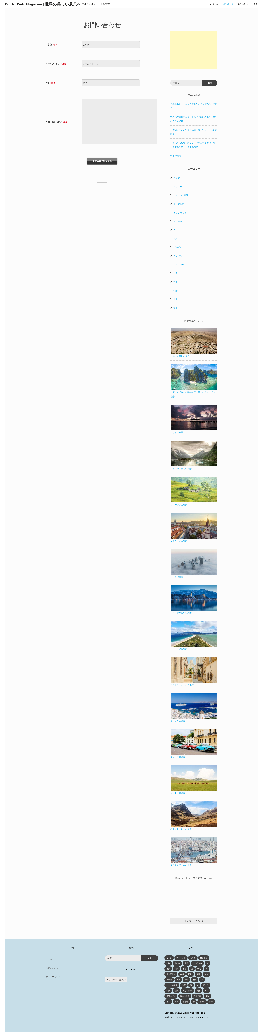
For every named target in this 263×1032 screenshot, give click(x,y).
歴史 (194, 979)
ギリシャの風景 (177, 720)
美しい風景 (187, 990)
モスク (193, 957)
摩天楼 (169, 979)
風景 (211, 1001)
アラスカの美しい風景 (181, 468)
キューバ (177, 221)
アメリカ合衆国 (180, 195)
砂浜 (168, 990)
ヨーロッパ (178, 264)
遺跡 (207, 996)
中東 (175, 282)
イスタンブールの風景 (181, 864)
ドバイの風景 (176, 576)
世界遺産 (203, 957)
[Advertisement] (193, 50)
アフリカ (177, 186)
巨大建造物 (170, 974)
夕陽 (184, 968)
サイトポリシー (243, 4)
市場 (182, 974)
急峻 (198, 974)
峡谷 (199, 968)
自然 (198, 990)
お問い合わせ (227, 4)
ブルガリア (178, 247)
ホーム (215, 4)
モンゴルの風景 (177, 792)
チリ (175, 230)
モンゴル (177, 256)
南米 (175, 307)
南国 (186, 963)
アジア (176, 178)
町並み (205, 985)
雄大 (168, 1001)
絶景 (176, 990)
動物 (168, 963)
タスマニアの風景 (178, 648)
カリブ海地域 (179, 212)
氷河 (184, 985)
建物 (190, 974)
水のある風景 (171, 985)
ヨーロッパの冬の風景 (181, 612)
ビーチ (169, 957)
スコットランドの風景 (181, 828)
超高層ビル (170, 996)
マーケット (181, 957)
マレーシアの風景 (178, 504)
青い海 (202, 1001)
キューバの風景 (177, 756)
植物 (186, 979)
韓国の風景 (175, 155)
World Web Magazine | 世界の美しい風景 (41, 4)
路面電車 (197, 996)
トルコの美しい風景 (179, 356)
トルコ (176, 238)
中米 (175, 290)
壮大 (168, 968)
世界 (175, 273)
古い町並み (197, 963)
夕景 (176, 968)
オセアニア (178, 204)
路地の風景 (184, 996)
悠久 (206, 974)
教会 (178, 979)
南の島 (177, 963)
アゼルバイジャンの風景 (182, 684)
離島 (176, 1001)
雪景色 (185, 1001)
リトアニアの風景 (178, 540)
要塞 (206, 990)
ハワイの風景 (176, 432)
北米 (175, 299)
